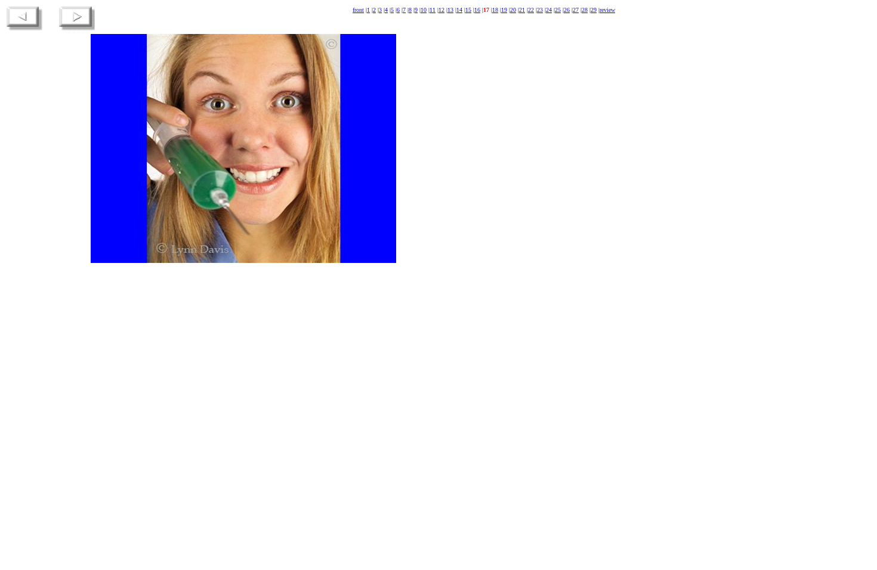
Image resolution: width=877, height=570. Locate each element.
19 (504, 10)
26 (567, 10)
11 (433, 10)
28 (585, 10)
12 (441, 10)
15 (468, 10)
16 (477, 10)
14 (459, 10)
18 (495, 10)
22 (531, 10)
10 (424, 10)
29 (594, 10)
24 (549, 10)
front (358, 10)
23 (540, 10)
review (607, 10)
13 (450, 10)
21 (522, 10)
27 (576, 10)
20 (513, 10)
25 (558, 10)
